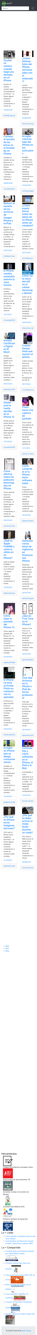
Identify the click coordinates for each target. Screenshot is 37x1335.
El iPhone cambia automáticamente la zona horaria (9, 277)
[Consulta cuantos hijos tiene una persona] (16, 1269)
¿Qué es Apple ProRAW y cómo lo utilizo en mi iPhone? (9, 549)
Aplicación (26, 598)
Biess (7, 951)
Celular (6, 735)
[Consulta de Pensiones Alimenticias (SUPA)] (15, 1308)
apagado (7, 802)
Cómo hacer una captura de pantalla (27, 413)
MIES (7, 946)
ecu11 (9, 3)
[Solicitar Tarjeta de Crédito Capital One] (10, 1320)
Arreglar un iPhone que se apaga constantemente (9, 755)
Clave (24, 328)
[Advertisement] (18, 29)
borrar (12, 526)
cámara (11, 593)
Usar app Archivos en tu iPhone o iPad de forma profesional (27, 687)
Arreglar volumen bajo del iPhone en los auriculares (27, 145)
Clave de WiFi (32, 328)
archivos (7, 526)
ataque (24, 521)
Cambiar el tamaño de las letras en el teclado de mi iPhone (9, 145)
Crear (12, 256)
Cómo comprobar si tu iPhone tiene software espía (27, 474)
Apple (6, 593)
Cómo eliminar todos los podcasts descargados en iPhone (9, 480)
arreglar (31, 191)
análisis (6, 662)
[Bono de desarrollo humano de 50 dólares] (17, 1289)
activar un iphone (28, 454)
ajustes (24, 660)
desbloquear (13, 735)
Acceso (25, 801)
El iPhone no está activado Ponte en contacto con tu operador (9, 688)
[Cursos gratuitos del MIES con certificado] (20, 1298)
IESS (7, 948)
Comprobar (32, 521)
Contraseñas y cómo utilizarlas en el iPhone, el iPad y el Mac (27, 758)
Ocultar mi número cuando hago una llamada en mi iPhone (9, 70)
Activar (24, 191)
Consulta (7, 189)
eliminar (25, 124)
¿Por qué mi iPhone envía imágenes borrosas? (9, 822)
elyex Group (26, 1331)
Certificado (14, 389)
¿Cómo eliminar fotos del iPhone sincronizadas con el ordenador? (27, 70)
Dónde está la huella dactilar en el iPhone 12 (9, 409)
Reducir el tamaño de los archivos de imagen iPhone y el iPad (9, 213)
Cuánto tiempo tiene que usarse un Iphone (27, 351)
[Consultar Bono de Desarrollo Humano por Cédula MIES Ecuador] (11, 1258)
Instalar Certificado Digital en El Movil (9, 346)
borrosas (11, 866)
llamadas (13, 116)
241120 (24, 258)
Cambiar (7, 256)
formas (31, 124)
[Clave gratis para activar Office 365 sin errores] (17, 1280)
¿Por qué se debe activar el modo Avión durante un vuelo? (27, 824)
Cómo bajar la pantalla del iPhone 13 (9, 621)
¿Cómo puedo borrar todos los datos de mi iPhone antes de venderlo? (27, 215)
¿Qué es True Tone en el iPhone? (27, 620)
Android (6, 389)
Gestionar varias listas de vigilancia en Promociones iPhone (27, 550)
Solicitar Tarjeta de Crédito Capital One (20, 1314)
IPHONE (6, 116)
